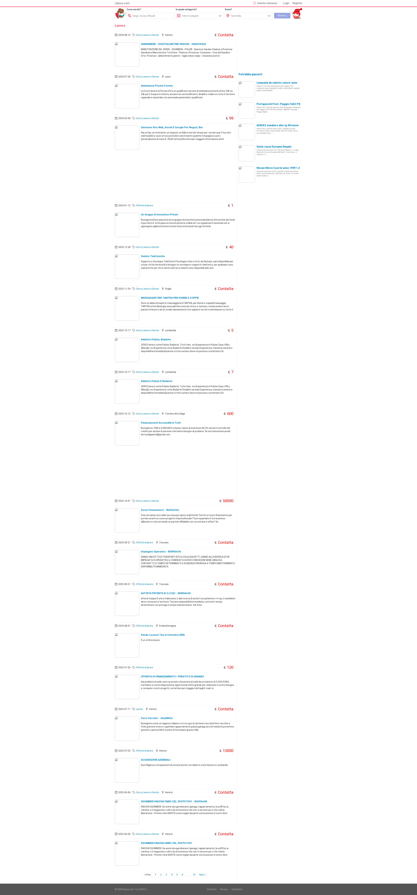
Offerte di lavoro (144, 205)
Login (286, 3)
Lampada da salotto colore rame (277, 82)
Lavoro (139, 709)
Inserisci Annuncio (267, 3)
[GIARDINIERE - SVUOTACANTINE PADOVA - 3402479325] (127, 54)
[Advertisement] (175, 176)
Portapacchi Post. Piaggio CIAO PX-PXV (281, 104)
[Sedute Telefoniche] (127, 266)
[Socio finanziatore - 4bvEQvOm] (127, 520)
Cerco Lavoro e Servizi (147, 35)
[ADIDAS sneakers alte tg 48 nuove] (247, 131)
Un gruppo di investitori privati (159, 214)
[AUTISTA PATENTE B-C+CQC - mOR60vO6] (127, 603)
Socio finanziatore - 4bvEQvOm (160, 510)
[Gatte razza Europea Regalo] (247, 153)
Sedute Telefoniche (153, 256)
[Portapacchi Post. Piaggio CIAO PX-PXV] (247, 110)
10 (194, 874)
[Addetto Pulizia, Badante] (127, 349)
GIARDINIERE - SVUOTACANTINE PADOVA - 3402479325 (173, 44)
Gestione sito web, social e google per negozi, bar (172, 127)
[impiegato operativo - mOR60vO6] (127, 562)
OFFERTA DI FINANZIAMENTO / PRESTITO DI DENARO (172, 676)
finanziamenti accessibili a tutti (161, 422)
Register (297, 3)
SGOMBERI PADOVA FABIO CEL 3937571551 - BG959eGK (174, 801)
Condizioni (237, 889)
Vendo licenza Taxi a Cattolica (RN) (163, 634)
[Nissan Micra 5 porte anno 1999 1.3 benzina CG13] (247, 174)
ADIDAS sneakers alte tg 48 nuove (278, 125)
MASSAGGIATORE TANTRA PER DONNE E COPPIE (170, 297)
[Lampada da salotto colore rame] (247, 89)
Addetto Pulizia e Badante (156, 381)
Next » (202, 874)
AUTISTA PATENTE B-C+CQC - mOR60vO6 (166, 593)
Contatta (211, 889)
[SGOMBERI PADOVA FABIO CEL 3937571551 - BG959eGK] (127, 811)
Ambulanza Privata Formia (157, 85)
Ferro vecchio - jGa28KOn (157, 718)
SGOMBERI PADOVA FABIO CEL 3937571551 (166, 843)
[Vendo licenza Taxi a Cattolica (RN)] (127, 645)
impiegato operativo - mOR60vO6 (161, 551)
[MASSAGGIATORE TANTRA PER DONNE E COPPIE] (127, 308)
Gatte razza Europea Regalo (274, 146)
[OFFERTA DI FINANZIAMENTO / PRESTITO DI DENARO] (127, 686)
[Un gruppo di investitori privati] (127, 225)
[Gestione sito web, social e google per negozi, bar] (127, 137)
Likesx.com (122, 3)
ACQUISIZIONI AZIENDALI (155, 759)
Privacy (224, 889)
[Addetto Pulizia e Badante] (127, 391)
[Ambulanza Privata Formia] (127, 96)
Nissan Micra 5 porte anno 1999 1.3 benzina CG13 (287, 168)
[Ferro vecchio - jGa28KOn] (127, 728)
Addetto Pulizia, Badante (156, 339)
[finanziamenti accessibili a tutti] (127, 433)
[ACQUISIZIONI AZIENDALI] (127, 770)
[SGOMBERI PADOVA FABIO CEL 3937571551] (127, 853)
